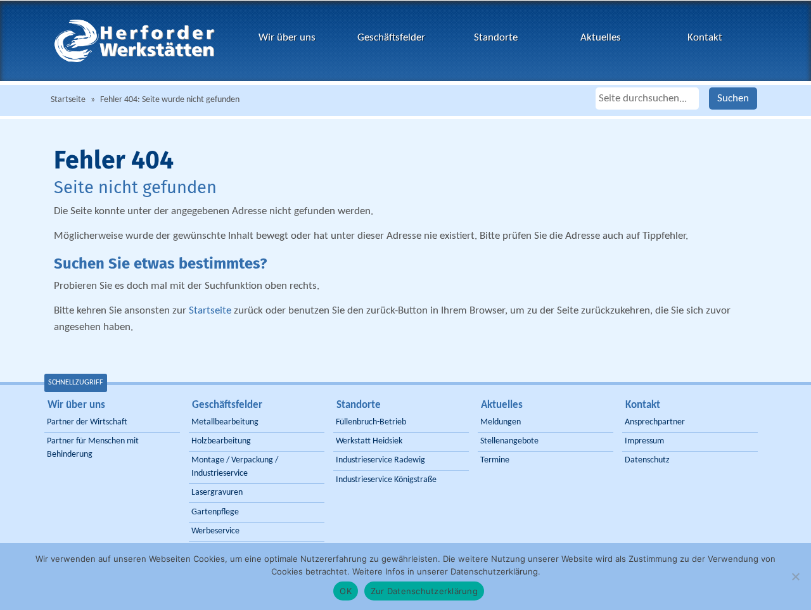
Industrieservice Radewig (380, 460)
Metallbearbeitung (225, 422)
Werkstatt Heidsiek (369, 441)
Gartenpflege (215, 512)
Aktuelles (600, 37)
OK (346, 591)
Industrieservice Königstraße (386, 480)
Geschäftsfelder (391, 37)
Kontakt (704, 37)
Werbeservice (215, 531)
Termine (494, 460)
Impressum (644, 441)
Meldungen (500, 422)
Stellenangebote (509, 441)
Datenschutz (647, 460)
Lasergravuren (217, 492)
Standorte (496, 37)
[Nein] (795, 576)
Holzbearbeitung (221, 441)
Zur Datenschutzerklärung (424, 591)
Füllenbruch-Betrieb (371, 422)
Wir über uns (287, 37)
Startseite (68, 100)
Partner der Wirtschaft (87, 422)
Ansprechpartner (655, 422)
